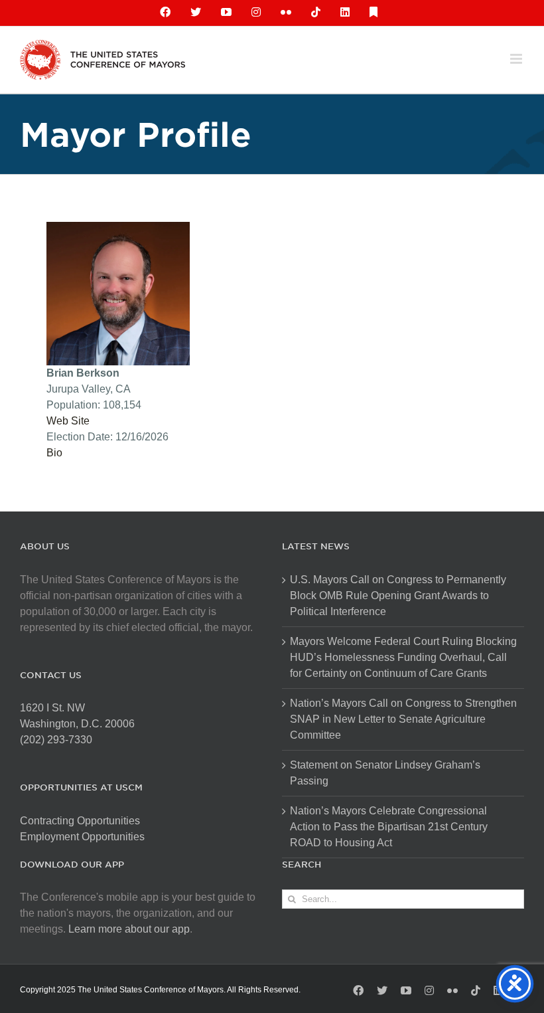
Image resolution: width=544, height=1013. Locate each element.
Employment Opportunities (82, 836)
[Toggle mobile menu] (517, 59)
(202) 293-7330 (56, 739)
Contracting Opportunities (80, 820)
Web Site (68, 420)
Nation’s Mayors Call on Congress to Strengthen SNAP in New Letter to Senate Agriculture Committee (403, 719)
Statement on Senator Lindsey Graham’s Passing (385, 772)
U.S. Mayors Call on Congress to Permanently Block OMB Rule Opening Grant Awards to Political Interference (398, 595)
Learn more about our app (129, 929)
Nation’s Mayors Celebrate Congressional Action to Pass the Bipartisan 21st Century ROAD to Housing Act (389, 826)
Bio (54, 452)
